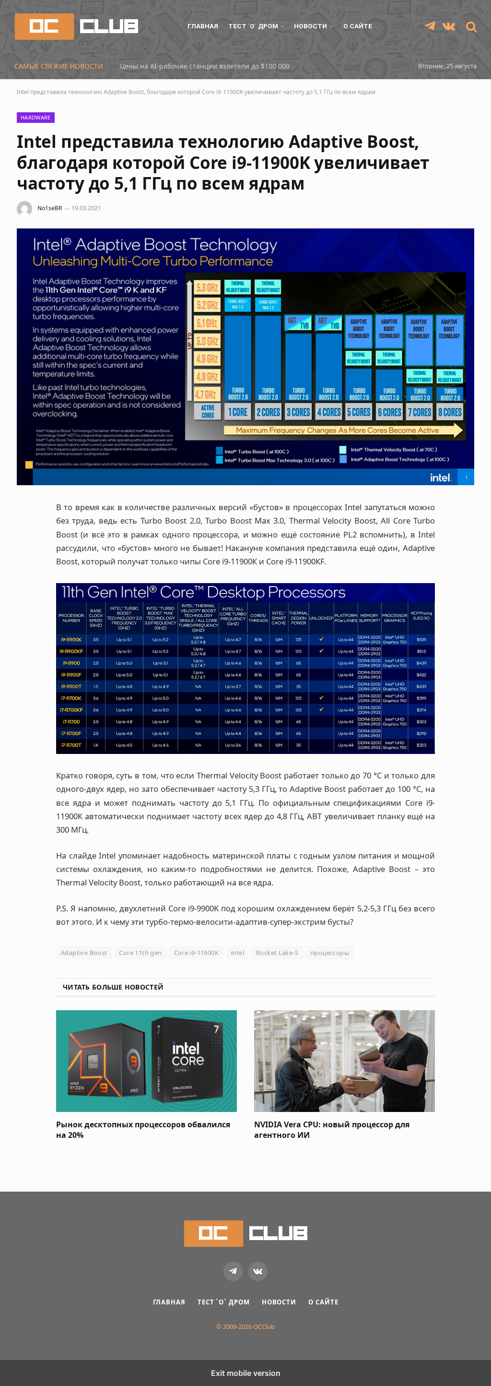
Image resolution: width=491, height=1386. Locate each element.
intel (237, 952)
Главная (202, 26)
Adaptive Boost (84, 952)
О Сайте (357, 26)
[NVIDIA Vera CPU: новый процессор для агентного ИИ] (344, 1061)
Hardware (36, 117)
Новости (310, 26)
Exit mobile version (246, 1373)
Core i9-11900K (196, 952)
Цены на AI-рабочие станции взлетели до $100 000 (205, 66)
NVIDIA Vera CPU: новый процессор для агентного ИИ (331, 1130)
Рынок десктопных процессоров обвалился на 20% (143, 1130)
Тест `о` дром (253, 26)
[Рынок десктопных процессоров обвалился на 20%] (146, 1061)
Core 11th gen (140, 952)
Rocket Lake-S (277, 952)
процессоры (329, 952)
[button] (470, 26)
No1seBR (49, 208)
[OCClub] (76, 27)
